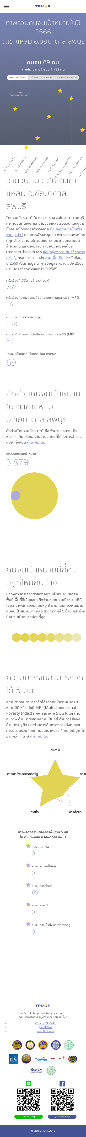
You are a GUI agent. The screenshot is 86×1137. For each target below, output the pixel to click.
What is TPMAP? (45, 1023)
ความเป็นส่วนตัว (45, 1031)
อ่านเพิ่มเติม (54, 257)
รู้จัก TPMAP (45, 1027)
